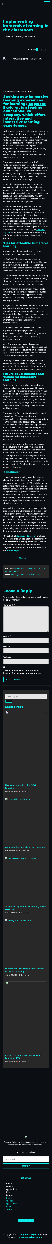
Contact (9, 1195)
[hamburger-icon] (47, 3)
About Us (10, 1186)
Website (7, 657)
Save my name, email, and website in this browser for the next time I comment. (24, 672)
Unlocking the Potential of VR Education (25, 847)
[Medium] (32, 1220)
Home (9, 1183)
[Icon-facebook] (20, 1220)
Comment (9, 605)
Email (6, 646)
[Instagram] (24, 1220)
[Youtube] (28, 1220)
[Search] (8, 701)
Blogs (8, 1192)
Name (7, 636)
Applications (11, 1189)
